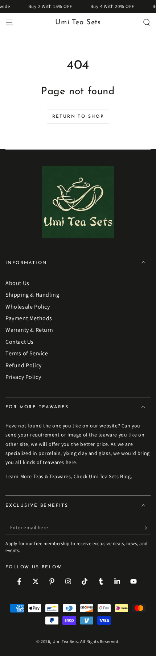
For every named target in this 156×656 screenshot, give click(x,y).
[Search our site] (146, 22)
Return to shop (78, 116)
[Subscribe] (146, 528)
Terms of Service (26, 353)
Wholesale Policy (27, 306)
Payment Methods (28, 318)
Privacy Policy (23, 377)
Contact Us (19, 342)
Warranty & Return (29, 330)
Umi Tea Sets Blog (110, 476)
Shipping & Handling (32, 294)
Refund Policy (23, 365)
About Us (17, 283)
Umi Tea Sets (65, 641)
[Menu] (9, 22)
